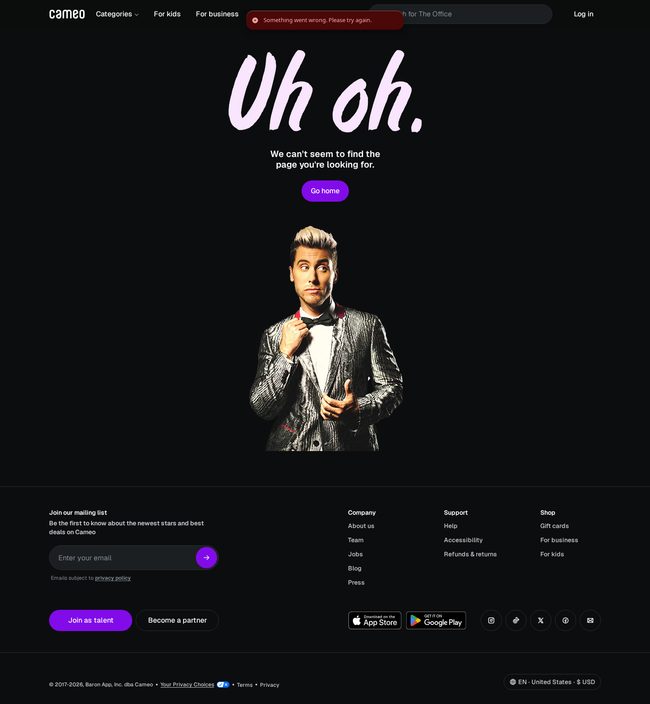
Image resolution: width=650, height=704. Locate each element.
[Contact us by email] (590, 620)
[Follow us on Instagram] (491, 620)
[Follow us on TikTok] (516, 620)
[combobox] (466, 14)
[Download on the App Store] (375, 620)
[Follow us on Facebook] (565, 620)
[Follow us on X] (540, 620)
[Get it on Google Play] (435, 620)
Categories (114, 14)
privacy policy (113, 578)
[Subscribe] (206, 557)
